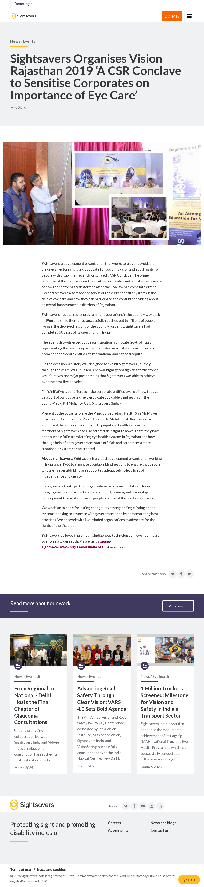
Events (29, 41)
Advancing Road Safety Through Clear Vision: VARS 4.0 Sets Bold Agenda (101, 698)
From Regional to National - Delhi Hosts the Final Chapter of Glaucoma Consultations (34, 705)
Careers (114, 823)
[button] (189, 16)
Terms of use (20, 869)
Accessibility (118, 830)
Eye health (34, 676)
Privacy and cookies (49, 869)
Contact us (160, 830)
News (15, 41)
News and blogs (163, 823)
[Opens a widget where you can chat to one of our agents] (189, 880)
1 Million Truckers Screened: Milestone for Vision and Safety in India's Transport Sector (164, 702)
